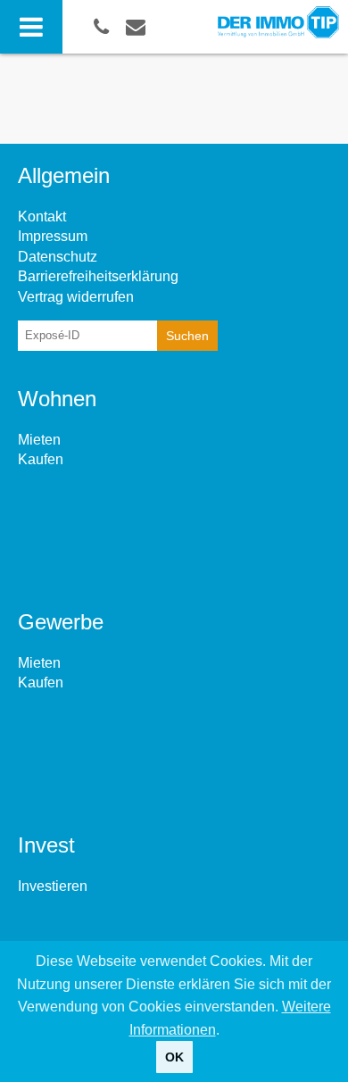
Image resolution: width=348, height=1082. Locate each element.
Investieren (52, 886)
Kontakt (42, 216)
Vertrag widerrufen (76, 296)
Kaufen (40, 459)
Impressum (52, 236)
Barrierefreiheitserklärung (98, 276)
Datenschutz (57, 256)
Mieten (39, 439)
